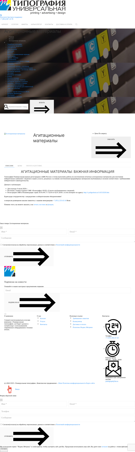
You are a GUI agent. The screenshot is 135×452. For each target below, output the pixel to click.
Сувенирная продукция (14, 46)
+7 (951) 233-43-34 (59, 200)
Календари (10, 51)
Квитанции (11, 95)
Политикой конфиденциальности (68, 245)
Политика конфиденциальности (74, 383)
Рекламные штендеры (14, 75)
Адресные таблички (13, 88)
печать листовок (40, 204)
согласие (104, 447)
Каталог (5, 24)
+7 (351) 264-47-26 (112, 338)
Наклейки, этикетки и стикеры (17, 83)
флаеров (50, 204)
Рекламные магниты (13, 71)
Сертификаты (11, 47)
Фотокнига (10, 64)
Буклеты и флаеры (13, 78)
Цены (20, 166)
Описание (9, 166)
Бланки (9, 76)
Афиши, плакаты (12, 58)
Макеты (25, 24)
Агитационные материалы (15, 85)
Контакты (49, 24)
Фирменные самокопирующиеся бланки (20, 68)
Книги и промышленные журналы (18, 54)
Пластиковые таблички (14, 97)
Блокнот (10, 90)
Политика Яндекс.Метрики (83, 327)
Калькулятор (36, 24)
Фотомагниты (11, 59)
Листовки (10, 73)
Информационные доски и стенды (18, 61)
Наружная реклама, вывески (16, 80)
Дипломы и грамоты (13, 63)
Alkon (60, 383)
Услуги (14, 24)
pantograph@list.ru (111, 381)
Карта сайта (90, 383)
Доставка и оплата (64, 24)
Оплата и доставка (34, 166)
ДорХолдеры (11, 56)
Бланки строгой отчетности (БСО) (18, 91)
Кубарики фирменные (14, 93)
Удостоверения (12, 49)
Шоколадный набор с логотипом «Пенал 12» (21, 69)
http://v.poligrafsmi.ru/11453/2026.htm (96, 192)
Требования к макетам (81, 318)
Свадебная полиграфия (14, 44)
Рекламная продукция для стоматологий (20, 86)
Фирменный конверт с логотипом (18, 66)
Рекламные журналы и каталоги (17, 81)
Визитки (10, 53)
